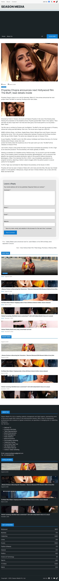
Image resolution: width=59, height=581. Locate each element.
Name (6, 207)
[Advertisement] (29, 21)
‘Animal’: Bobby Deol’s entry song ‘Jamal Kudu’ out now (16, 329)
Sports (3, 560)
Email (6, 214)
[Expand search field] (42, 36)
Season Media (12, 6)
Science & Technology (7, 557)
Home (3, 1)
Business (3, 532)
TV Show (3, 563)
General (3, 550)
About (8, 1)
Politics (3, 553)
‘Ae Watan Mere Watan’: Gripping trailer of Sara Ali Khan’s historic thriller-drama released (26, 302)
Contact (14, 1)
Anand (4, 84)
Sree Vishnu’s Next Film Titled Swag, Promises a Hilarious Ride (38, 248)
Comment (7, 190)
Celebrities (4, 536)
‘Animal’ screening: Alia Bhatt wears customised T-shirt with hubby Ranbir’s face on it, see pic (27, 316)
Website (6, 221)
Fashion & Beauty (6, 546)
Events (3, 543)
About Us (9, 36)
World (3, 567)
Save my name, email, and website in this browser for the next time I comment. (29, 228)
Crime (3, 539)
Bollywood (5, 273)
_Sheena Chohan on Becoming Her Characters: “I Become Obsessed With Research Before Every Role (29, 289)
